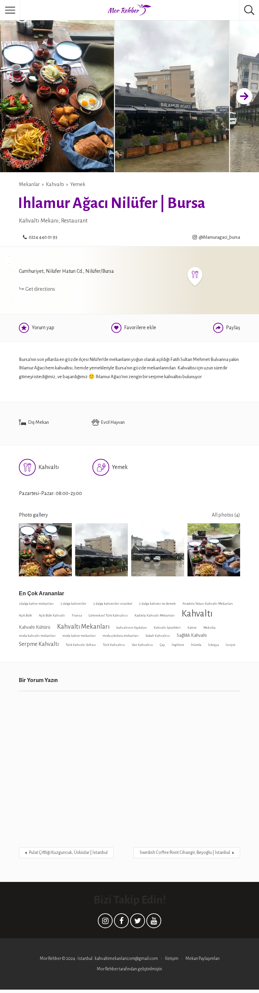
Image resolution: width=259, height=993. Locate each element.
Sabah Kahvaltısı (157, 635)
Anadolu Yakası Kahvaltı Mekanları (207, 603)
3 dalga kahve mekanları (36, 603)
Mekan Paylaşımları (202, 958)
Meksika (209, 627)
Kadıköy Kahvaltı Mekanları (155, 615)
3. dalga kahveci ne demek (157, 603)
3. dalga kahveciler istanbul (112, 603)
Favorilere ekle (140, 327)
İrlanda (196, 645)
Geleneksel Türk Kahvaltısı (108, 615)
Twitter (137, 922)
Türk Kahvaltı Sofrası (81, 645)
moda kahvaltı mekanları (37, 635)
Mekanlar (29, 184)
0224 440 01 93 (43, 237)
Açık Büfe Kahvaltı (52, 615)
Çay (162, 645)
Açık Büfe (25, 615)
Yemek (77, 184)
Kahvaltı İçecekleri (167, 627)
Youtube (154, 922)
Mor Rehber (108, 969)
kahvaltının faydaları (131, 627)
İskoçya (213, 645)
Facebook (121, 922)
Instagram (105, 922)
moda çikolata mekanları (121, 635)
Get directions (40, 289)
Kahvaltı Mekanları (83, 626)
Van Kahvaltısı (142, 645)
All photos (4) (226, 515)
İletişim (171, 958)
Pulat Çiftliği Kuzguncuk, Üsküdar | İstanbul (68, 852)
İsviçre (230, 645)
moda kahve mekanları (79, 635)
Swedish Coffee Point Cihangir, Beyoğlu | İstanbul (185, 852)
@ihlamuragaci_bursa (219, 237)
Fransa (77, 615)
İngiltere (178, 645)
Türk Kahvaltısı (114, 645)
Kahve (192, 627)
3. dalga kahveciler (73, 603)
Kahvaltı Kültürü (34, 627)
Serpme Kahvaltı (39, 644)
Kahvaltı (55, 184)
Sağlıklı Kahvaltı (192, 635)
